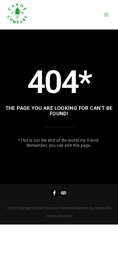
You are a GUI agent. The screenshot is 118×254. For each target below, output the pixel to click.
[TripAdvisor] (63, 193)
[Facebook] (54, 193)
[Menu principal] (106, 15)
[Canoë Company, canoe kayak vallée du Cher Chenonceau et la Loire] (17, 14)
